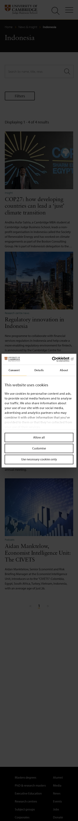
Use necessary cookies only (39, 459)
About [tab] (64, 370)
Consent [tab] (14, 370)
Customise (39, 448)
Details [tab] (39, 370)
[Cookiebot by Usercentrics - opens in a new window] (56, 359)
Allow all (39, 437)
